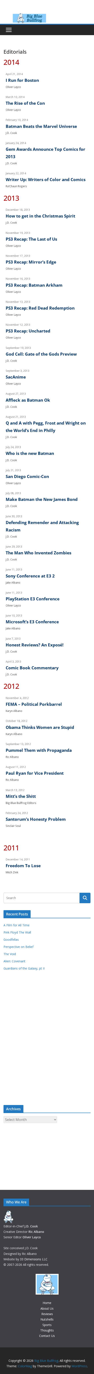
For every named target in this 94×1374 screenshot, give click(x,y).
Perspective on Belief (18, 947)
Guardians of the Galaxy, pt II (24, 968)
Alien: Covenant (14, 961)
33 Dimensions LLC (33, 1259)
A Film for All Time (16, 925)
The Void (9, 954)
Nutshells (47, 1319)
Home (47, 1303)
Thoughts (47, 1330)
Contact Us (47, 1336)
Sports (47, 1325)
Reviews (47, 1314)
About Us (47, 1308)
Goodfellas (11, 939)
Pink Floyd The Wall (17, 932)
